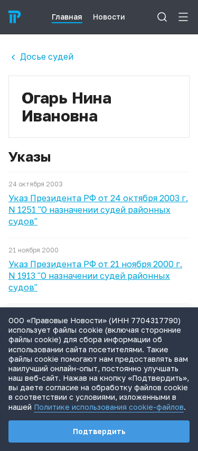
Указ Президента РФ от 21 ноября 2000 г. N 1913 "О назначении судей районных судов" (95, 276)
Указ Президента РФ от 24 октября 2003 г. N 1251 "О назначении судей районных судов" (98, 210)
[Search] (162, 17)
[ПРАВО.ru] (14, 17)
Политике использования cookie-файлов (109, 406)
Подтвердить (99, 431)
